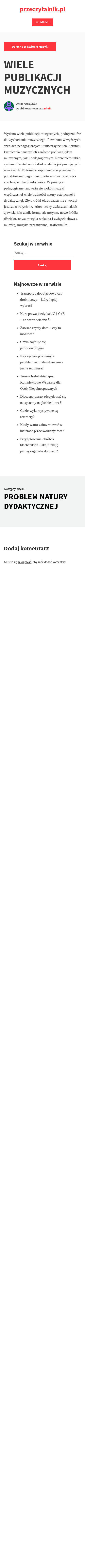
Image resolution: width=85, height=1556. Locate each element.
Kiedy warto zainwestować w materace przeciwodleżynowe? (42, 428)
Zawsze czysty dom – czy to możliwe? (40, 331)
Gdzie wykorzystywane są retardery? (39, 414)
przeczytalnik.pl (42, 9)
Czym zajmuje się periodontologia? (33, 345)
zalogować (24, 562)
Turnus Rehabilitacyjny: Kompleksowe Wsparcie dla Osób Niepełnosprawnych (40, 382)
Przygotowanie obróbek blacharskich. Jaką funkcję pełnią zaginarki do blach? (39, 445)
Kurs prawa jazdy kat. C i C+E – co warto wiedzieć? (42, 317)
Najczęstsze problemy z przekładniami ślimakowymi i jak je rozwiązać (41, 362)
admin (47, 108)
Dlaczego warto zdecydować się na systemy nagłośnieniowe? (43, 399)
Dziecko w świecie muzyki (30, 46)
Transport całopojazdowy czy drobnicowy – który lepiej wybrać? (41, 299)
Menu (45, 22)
